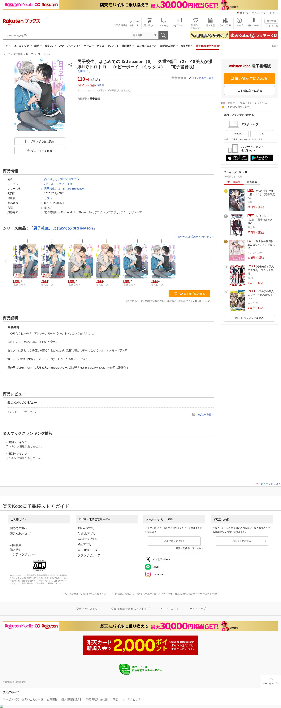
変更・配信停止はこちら (188, 548)
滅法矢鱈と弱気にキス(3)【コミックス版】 (261, 270)
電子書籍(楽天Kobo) (207, 45)
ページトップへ (271, 683)
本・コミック (21, 45)
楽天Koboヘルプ (20, 533)
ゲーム (87, 45)
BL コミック (44, 54)
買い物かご (149, 25)
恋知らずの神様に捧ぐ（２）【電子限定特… (261, 194)
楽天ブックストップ (88, 608)
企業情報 (52, 699)
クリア (210, 236)
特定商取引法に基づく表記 (102, 699)
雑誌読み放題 (167, 45)
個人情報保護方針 (72, 699)
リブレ (48, 198)
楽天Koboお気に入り (195, 26)
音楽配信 (186, 45)
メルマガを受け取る (174, 541)
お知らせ (164, 25)
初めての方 (253, 25)
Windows (237, 133)
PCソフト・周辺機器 (119, 45)
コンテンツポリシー (23, 554)
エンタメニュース (147, 45)
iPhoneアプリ (86, 528)
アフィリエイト (169, 608)
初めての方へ (18, 528)
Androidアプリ (87, 533)
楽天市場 (271, 21)
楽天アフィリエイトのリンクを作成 (247, 102)
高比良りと (84, 71)
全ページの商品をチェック (191, 236)
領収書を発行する (242, 541)
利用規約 (15, 545)
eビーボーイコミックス (58, 184)
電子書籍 (18, 54)
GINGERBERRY (69, 179)
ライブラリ (225, 25)
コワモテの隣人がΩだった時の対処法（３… (261, 295)
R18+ (275, 45)
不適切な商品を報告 (238, 106)
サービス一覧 (271, 26)
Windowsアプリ (88, 539)
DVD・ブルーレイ (68, 45)
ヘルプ (239, 25)
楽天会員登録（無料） (125, 25)
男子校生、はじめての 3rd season (64, 188)
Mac (262, 133)
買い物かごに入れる (251, 78)
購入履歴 (210, 25)
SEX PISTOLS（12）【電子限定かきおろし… (260, 220)
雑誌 (36, 45)
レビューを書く (205, 77)
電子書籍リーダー (89, 550)
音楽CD (49, 45)
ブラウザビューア (89, 555)
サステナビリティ (132, 699)
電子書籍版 (233, 181)
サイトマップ (198, 608)
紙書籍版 (252, 181)
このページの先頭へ (270, 483)
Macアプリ (85, 544)
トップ (6, 45)
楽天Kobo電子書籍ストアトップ (130, 608)
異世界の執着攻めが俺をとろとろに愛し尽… (261, 245)
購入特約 (15, 549)
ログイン (132, 21)
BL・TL (30, 54)
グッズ (100, 45)
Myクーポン (179, 25)
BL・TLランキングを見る (249, 318)
